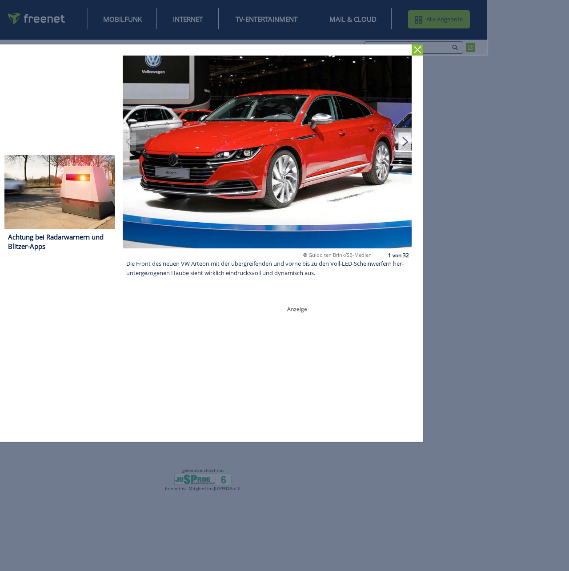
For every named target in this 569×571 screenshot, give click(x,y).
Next (405, 141)
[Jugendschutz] (203, 479)
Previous (129, 141)
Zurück (417, 50)
